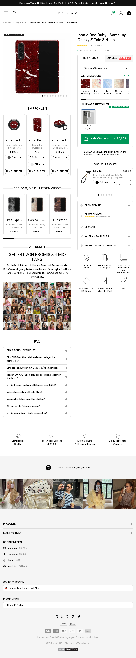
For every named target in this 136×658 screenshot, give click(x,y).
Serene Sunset (38, 220)
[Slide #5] (55, 96)
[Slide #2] (47, 96)
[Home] (68, 13)
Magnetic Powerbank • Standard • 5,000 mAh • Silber (37, 146)
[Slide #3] (50, 96)
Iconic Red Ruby (16, 140)
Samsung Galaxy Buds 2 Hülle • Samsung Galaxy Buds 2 (60, 146)
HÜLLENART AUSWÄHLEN (95, 104)
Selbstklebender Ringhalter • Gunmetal (14, 146)
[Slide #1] (45, 96)
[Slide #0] (42, 96)
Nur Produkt (91, 58)
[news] (112, 13)
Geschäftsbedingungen (62, 637)
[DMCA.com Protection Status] (68, 649)
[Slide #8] (63, 96)
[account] (121, 13)
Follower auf (72, 467)
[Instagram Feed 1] (68, 494)
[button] (89, 46)
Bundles (118, 58)
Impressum (43, 637)
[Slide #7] (61, 96)
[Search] (14, 13)
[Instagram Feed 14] (38, 494)
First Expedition (16, 220)
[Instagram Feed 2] (98, 494)
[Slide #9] (66, 96)
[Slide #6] (58, 96)
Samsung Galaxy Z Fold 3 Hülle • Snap (14, 226)
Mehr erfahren (120, 107)
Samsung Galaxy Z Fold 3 (15, 23)
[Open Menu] (6, 13)
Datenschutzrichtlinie (87, 637)
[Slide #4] (53, 96)
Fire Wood (60, 220)
